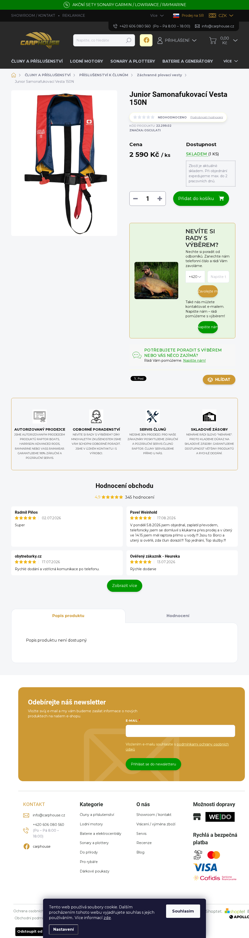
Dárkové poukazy (94, 871)
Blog (140, 852)
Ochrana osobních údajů (33, 911)
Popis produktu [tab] (68, 615)
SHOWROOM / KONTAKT (33, 15)
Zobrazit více (124, 585)
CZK (223, 15)
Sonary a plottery (94, 843)
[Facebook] (146, 40)
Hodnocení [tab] (178, 615)
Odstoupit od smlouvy (37, 931)
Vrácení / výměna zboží (155, 824)
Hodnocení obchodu (124, 485)
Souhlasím (183, 911)
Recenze (144, 843)
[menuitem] (38, 61)
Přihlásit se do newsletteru (153, 764)
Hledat (128, 40)
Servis (141, 833)
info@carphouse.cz (49, 815)
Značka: (145, 130)
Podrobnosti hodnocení (206, 117)
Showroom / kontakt (153, 814)
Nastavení (63, 929)
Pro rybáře (89, 862)
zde (107, 917)
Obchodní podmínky (32, 918)
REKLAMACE (73, 15)
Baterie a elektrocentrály (100, 833)
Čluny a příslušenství (97, 814)
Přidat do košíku (196, 198)
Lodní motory (91, 824)
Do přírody (89, 852)
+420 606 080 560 (48, 824)
